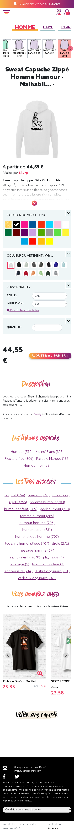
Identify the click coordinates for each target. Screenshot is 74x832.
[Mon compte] (58, 11)
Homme (25, 28)
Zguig (42, 686)
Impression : (15, 303)
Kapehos (53, 828)
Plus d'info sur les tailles (24, 310)
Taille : (12, 295)
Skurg (23, 173)
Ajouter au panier (49, 355)
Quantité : (14, 327)
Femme (48, 27)
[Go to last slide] (8, 655)
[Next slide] (70, 48)
